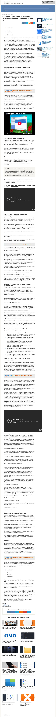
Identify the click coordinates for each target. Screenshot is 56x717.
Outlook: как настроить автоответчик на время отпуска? (47, 19)
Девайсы (29, 6)
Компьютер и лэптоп (37, 6)
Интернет (46, 6)
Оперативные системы (20, 6)
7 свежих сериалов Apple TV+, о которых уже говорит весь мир (47, 25)
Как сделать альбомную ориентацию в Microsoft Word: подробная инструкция (47, 31)
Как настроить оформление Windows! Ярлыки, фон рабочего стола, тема (47, 37)
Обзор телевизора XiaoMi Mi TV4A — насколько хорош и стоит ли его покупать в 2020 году (47, 49)
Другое (6, 10)
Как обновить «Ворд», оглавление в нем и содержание (46, 42)
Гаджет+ (7, 2)
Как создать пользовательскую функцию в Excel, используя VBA (46, 55)
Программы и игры (9, 6)
